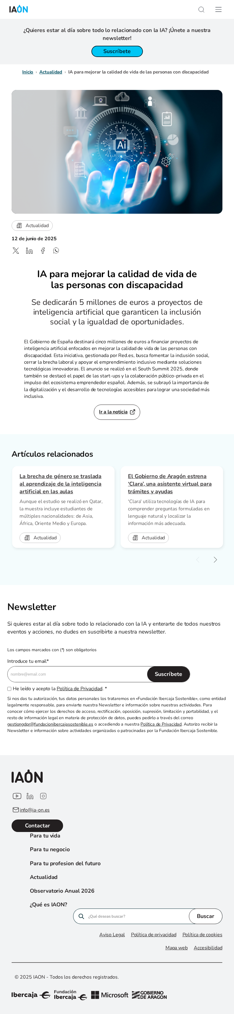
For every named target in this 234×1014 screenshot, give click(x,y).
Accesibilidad (208, 947)
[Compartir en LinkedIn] (29, 251)
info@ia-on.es (35, 810)
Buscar (205, 916)
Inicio (27, 72)
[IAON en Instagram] (43, 796)
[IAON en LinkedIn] (30, 796)
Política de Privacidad (79, 688)
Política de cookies (202, 934)
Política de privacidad (153, 934)
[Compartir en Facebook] (42, 251)
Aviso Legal (112, 934)
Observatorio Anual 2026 (62, 890)
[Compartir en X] (16, 251)
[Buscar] (201, 9)
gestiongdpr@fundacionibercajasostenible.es (50, 724)
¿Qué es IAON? (48, 904)
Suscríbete (116, 51)
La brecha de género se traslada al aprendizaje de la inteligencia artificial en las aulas (60, 484)
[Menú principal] (218, 9)
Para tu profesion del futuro (65, 863)
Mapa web (176, 947)
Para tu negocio (50, 849)
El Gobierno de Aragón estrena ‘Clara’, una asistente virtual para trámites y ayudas (170, 484)
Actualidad (50, 72)
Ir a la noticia (113, 412)
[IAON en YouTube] (16, 796)
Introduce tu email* (28, 661)
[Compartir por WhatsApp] (56, 251)
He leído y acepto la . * (60, 688)
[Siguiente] (215, 560)
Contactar (37, 825)
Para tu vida (45, 835)
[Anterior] (198, 560)
